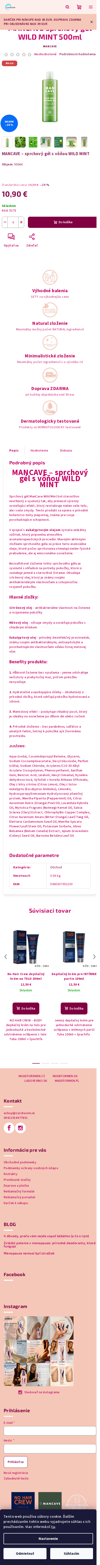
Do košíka (66, 222)
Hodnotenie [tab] (39, 450)
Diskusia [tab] (66, 450)
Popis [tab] (14, 450)
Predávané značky (17, 1180)
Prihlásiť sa (16, 1462)
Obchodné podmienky (20, 1162)
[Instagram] (20, 1128)
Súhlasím (71, 1553)
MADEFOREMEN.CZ (32, 1076)
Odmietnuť (25, 1553)
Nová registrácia (16, 1473)
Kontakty (10, 1174)
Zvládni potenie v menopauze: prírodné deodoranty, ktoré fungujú (50, 1244)
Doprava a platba (16, 1185)
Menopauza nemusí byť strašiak (29, 1253)
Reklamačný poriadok (20, 1197)
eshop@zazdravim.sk (19, 1113)
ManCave (50, 46)
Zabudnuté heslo (16, 1478)
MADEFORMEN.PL (67, 1081)
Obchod (56, 867)
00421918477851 (16, 1118)
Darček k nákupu (16, 1203)
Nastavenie (48, 1538)
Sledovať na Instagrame (42, 1392)
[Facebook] (9, 1128)
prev (5, 956)
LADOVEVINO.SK (35, 1081)
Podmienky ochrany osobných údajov (31, 1168)
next (94, 956)
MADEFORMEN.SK (65, 1076)
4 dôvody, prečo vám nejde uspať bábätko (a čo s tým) (46, 1236)
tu (53, 1526)
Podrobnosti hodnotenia (78, 54)
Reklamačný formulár (19, 1191)
